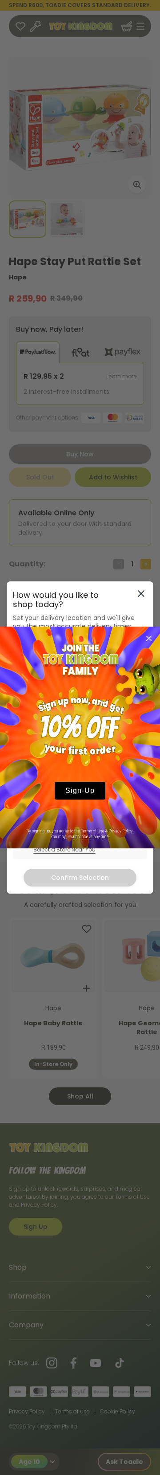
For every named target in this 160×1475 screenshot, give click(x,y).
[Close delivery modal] (141, 593)
